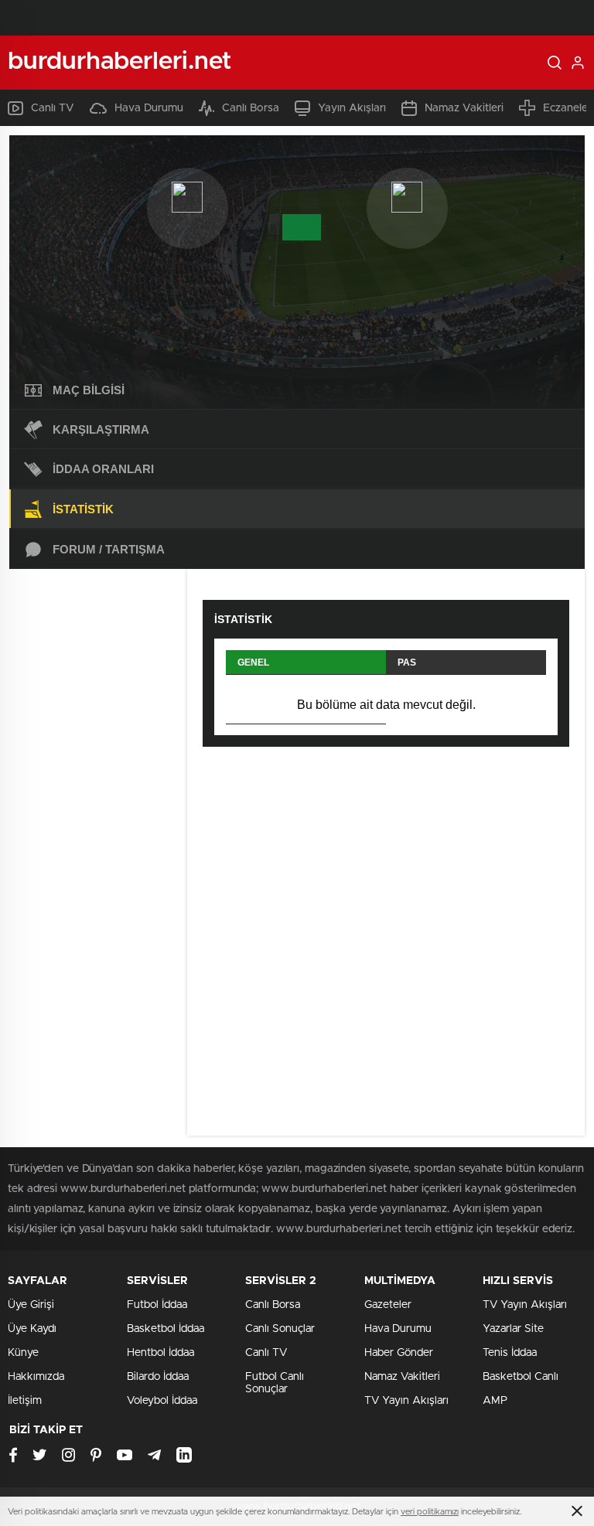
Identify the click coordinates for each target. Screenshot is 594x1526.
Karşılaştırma (101, 429)
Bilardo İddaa (158, 1376)
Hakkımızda (36, 1376)
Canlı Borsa (250, 108)
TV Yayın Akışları (406, 1400)
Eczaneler (567, 108)
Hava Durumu (148, 108)
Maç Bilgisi (89, 390)
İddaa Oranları (103, 468)
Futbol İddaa (157, 1304)
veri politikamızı (430, 1511)
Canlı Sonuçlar (280, 1328)
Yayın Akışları (352, 108)
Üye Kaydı (32, 1328)
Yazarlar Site (513, 1328)
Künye (23, 1352)
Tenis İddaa (510, 1352)
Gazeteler (387, 1304)
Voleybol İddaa (162, 1400)
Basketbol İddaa (165, 1328)
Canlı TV (52, 108)
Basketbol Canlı (520, 1376)
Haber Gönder (398, 1352)
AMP (495, 1400)
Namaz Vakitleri (464, 108)
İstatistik (83, 509)
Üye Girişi (31, 1304)
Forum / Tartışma (109, 549)
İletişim (25, 1400)
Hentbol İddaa (160, 1352)
